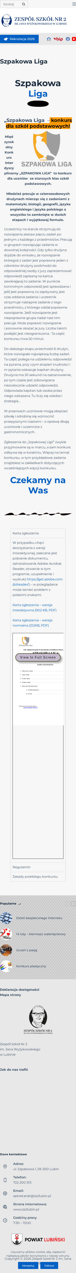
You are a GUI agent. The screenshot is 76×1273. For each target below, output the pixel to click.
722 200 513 (22, 1182)
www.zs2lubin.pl (26, 1209)
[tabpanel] (38, 700)
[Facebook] (68, 39)
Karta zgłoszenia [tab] (26, 533)
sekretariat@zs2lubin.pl (32, 1196)
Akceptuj (28, 1265)
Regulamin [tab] (22, 867)
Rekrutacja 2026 (22, 39)
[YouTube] (74, 39)
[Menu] (74, 4)
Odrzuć (49, 1265)
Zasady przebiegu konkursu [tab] (35, 876)
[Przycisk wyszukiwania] (24, 4)
